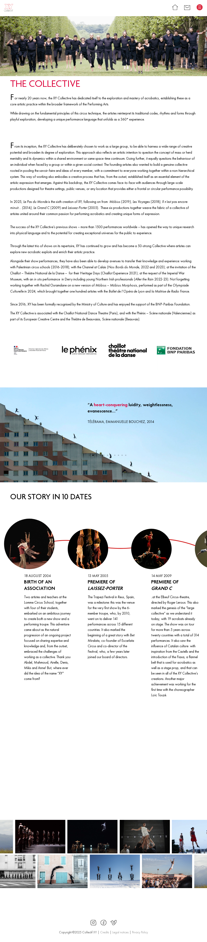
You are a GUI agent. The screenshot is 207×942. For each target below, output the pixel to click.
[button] (89, 455)
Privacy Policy (140, 932)
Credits (104, 932)
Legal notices (120, 932)
